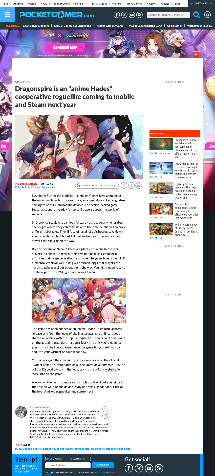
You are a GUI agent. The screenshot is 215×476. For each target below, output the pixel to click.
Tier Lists (80, 3)
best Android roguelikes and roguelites (64, 391)
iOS (6, 3)
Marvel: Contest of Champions (72, 25)
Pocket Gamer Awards (109, 25)
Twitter (37, 365)
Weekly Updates (80, 459)
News (43, 3)
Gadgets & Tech (171, 3)
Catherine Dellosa (27, 183)
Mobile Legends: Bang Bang (145, 25)
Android (18, 3)
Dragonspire (48, 187)
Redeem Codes (61, 3)
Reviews (152, 3)
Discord (47, 369)
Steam (36, 187)
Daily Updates (56, 459)
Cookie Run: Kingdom (36, 25)
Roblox (32, 3)
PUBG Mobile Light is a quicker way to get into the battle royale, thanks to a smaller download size (73, 448)
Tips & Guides (98, 3)
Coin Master (174, 25)
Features (117, 3)
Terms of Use (99, 472)
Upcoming (23, 81)
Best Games (134, 3)
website (110, 369)
